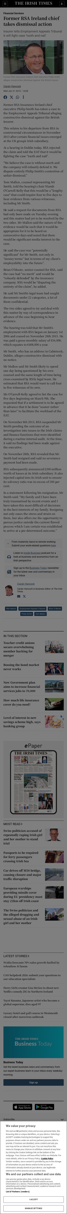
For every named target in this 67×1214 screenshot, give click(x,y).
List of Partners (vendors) (18, 1191)
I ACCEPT (33, 1199)
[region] (33, 1167)
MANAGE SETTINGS (33, 1208)
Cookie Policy (47, 1158)
